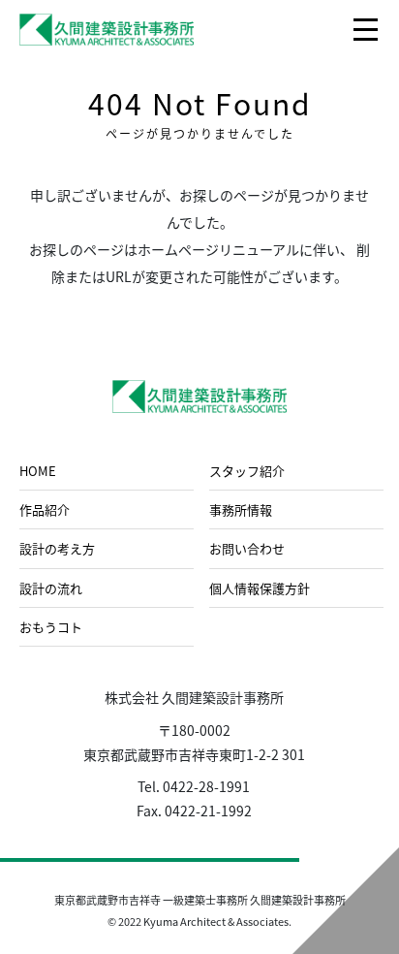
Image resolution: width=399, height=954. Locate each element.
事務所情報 (240, 509)
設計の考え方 (57, 548)
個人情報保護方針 (259, 588)
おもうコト (50, 627)
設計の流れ (50, 588)
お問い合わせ (247, 548)
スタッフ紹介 (247, 470)
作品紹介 (44, 509)
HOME (37, 470)
